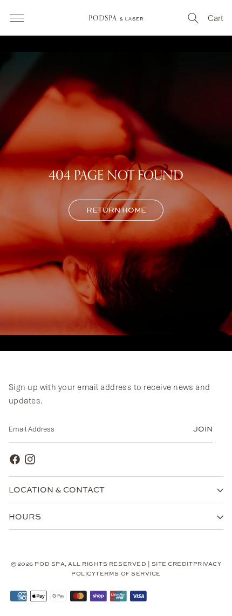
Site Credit (172, 563)
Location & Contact (57, 489)
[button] (16, 17)
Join (203, 429)
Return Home (116, 210)
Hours (25, 516)
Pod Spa (50, 563)
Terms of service (127, 573)
